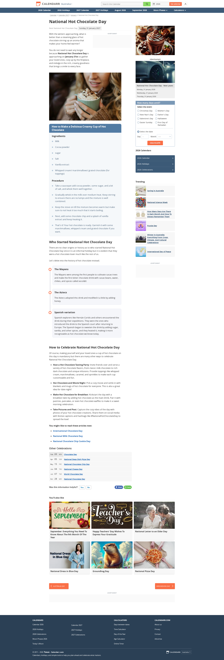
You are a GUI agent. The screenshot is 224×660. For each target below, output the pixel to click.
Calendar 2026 (38, 624)
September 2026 (139, 10)
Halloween (162, 118)
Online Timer (119, 644)
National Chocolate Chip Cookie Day (71, 441)
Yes (82, 487)
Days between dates (122, 624)
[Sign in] (185, 4)
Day (139, 136)
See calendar (175, 4)
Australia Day (59, 586)
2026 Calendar (44, 10)
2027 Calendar (82, 10)
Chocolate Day (70, 454)
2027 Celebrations (78, 635)
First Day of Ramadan (162, 123)
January (73, 15)
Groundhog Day (163, 586)
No (88, 487)
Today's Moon (38, 644)
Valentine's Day (146, 118)
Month (154, 136)
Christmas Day (146, 111)
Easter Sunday (146, 122)
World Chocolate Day (73, 474)
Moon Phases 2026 (40, 639)
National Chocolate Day (74, 479)
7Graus (46, 652)
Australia (66, 3)
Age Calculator (119, 639)
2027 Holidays (102, 10)
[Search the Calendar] (147, 4)
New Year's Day (146, 114)
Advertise (158, 639)
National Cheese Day (73, 469)
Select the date (146, 131)
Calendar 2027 (63, 15)
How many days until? (148, 102)
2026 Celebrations (145, 169)
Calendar (53, 15)
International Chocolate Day (67, 430)
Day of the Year (119, 634)
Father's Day (163, 114)
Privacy (157, 629)
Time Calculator (120, 629)
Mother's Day (163, 111)
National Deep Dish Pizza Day (77, 459)
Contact (158, 634)
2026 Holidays (63, 10)
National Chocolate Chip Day (77, 464)
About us (158, 624)
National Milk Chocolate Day (68, 436)
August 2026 (120, 10)
